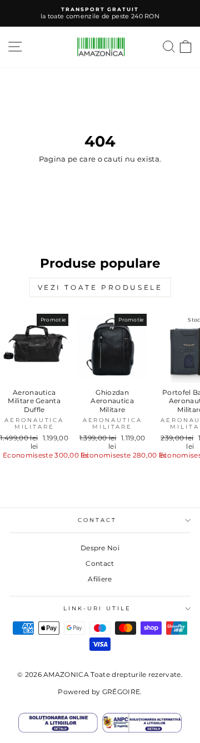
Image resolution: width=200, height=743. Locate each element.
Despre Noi (100, 548)
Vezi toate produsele (100, 287)
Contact (100, 563)
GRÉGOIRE (121, 691)
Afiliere (100, 579)
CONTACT (97, 520)
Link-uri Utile (97, 608)
